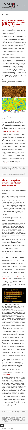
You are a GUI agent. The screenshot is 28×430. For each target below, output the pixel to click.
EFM (9, 53)
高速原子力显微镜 (19, 420)
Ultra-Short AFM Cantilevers (16, 276)
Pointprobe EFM (9, 171)
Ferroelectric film (19, 169)
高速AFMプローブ (13, 420)
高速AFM (22, 419)
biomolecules (12, 413)
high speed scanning (17, 415)
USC (18, 418)
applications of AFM (5, 412)
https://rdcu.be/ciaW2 (6, 374)
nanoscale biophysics (13, 417)
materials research (15, 170)
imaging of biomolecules (18, 416)
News (20, 167)
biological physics (21, 412)
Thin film (18, 173)
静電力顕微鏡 (15, 174)
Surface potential (13, 173)
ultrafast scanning (13, 418)
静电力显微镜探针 (10, 174)
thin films (22, 173)
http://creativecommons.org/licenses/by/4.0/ (11, 162)
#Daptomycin (23, 411)
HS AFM (12, 416)
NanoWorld (15, 167)
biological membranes (13, 412)
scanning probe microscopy (17, 171)
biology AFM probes (5, 413)
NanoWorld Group (9, 428)
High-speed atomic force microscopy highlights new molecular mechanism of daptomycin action (11, 183)
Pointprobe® (5, 53)
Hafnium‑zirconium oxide (6, 170)
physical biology (20, 417)
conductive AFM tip (17, 168)
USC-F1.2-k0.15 (5, 278)
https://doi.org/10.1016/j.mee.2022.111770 (13, 131)
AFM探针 (11, 168)
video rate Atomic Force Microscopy (14, 419)
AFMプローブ (7, 168)
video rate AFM (5, 419)
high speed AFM (10, 415)
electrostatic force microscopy (11, 169)
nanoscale (4, 171)
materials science (22, 170)
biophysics (17, 413)
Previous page (2, 425)
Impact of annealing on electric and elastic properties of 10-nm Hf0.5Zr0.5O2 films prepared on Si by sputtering (13, 23)
